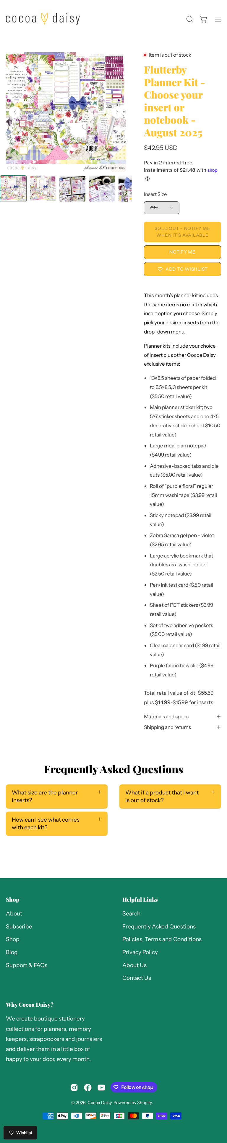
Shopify (144, 1102)
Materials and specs (166, 716)
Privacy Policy (140, 952)
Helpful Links (140, 899)
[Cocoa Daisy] (43, 19)
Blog (12, 952)
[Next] (117, 112)
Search (131, 913)
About (14, 913)
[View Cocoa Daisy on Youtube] (101, 1087)
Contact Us (136, 978)
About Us (134, 965)
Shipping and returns (167, 727)
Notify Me (182, 252)
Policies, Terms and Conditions (162, 939)
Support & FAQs (26, 965)
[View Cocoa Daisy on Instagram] (74, 1087)
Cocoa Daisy (99, 1102)
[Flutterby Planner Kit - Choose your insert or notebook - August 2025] (13, 188)
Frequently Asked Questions (159, 926)
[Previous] (15, 112)
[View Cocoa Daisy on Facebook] (87, 1087)
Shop (12, 899)
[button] (189, 19)
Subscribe (19, 926)
